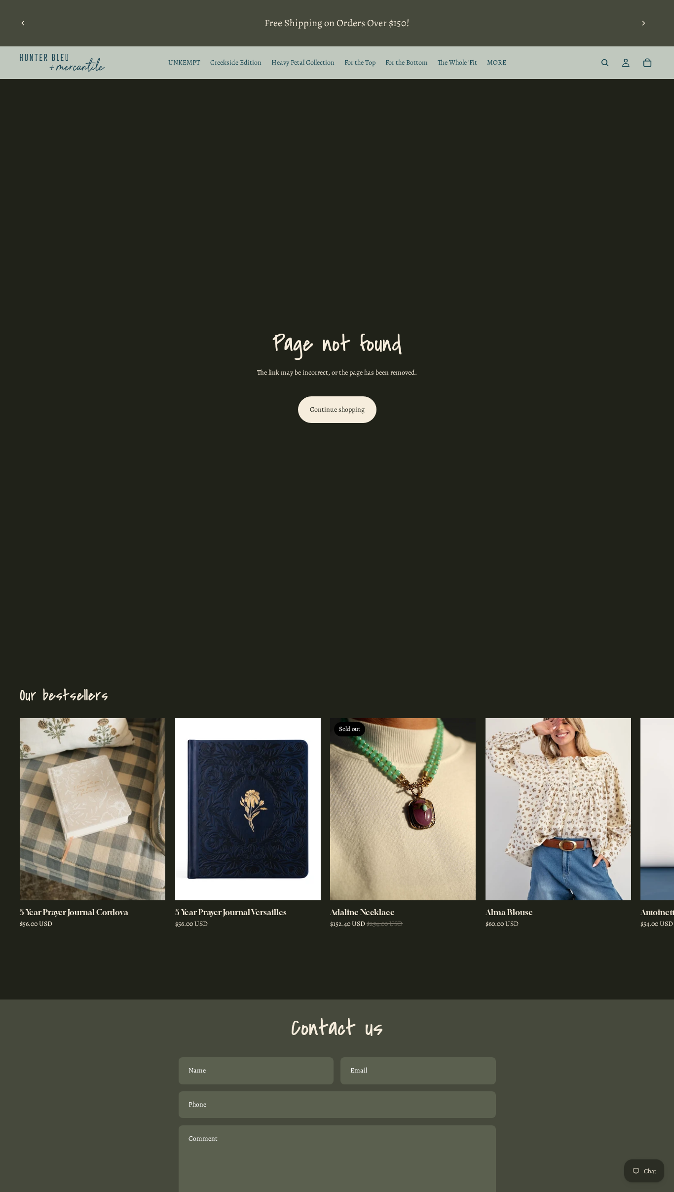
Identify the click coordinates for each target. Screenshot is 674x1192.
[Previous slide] (23, 23)
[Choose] (615, 885)
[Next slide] (643, 23)
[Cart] (647, 63)
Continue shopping (337, 409)
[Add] (150, 885)
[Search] (605, 63)
